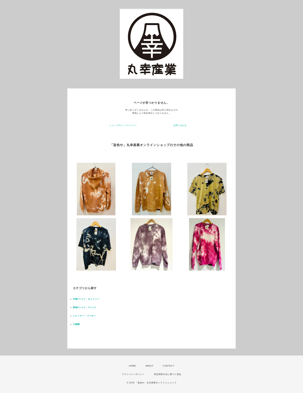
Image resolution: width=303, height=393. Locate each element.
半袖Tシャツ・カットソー (86, 299)
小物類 (76, 324)
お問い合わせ (180, 125)
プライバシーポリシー (133, 374)
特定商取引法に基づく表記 (167, 374)
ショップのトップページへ (123, 125)
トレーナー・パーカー (84, 316)
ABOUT (149, 366)
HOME (132, 366)
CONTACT (168, 366)
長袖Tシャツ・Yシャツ (84, 307)
